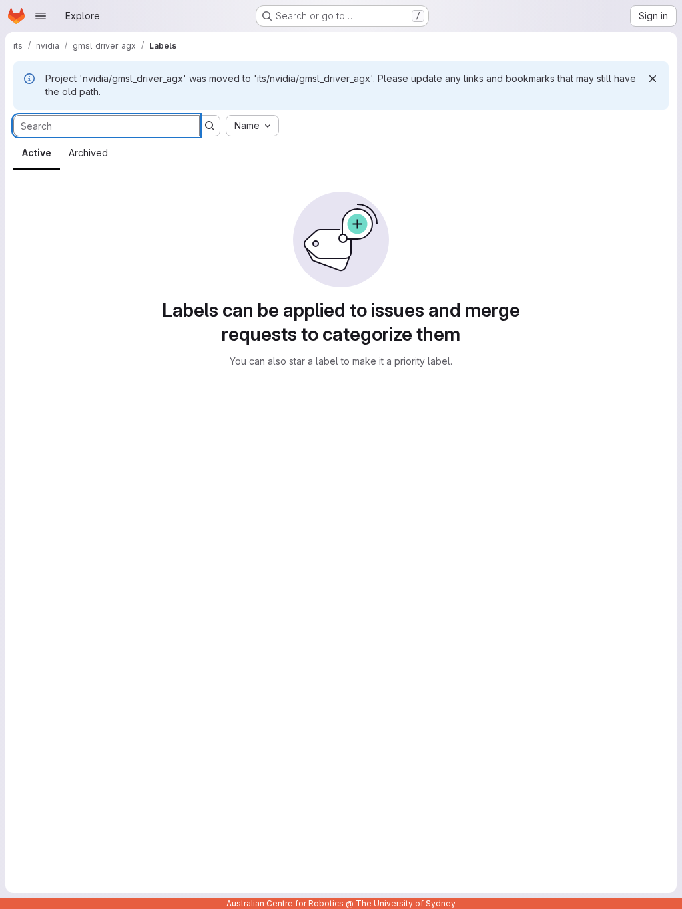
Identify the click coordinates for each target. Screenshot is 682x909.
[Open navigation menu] (40, 16)
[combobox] (252, 125)
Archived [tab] (88, 152)
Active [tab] (36, 152)
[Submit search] (209, 125)
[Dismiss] (653, 79)
